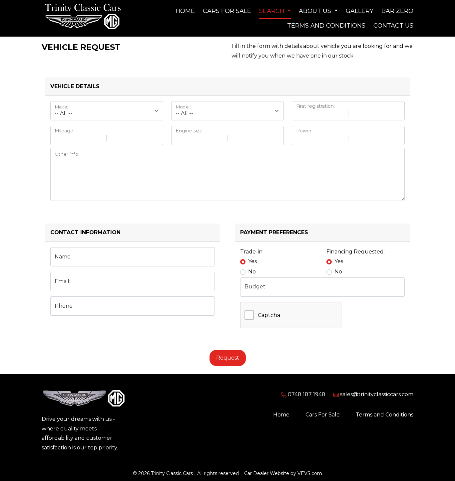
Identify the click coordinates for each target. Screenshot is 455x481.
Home (185, 11)
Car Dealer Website (266, 473)
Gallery (359, 11)
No (252, 271)
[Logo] (83, 18)
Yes (252, 261)
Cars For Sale (227, 11)
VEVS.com (309, 473)
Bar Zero (397, 11)
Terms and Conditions (326, 25)
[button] (275, 11)
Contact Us (393, 25)
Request (227, 358)
